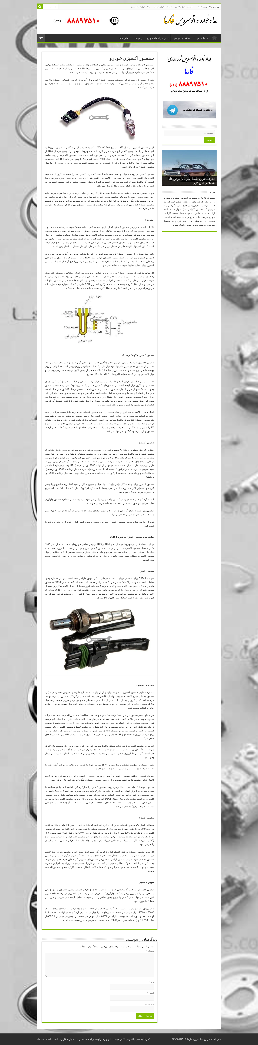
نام (152, 982)
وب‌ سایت (149, 1003)
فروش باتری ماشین (184, 6)
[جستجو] (40, 6)
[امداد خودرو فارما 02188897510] (190, 19)
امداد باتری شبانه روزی (140, 6)
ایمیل (150, 992)
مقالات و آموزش (182, 38)
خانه (214, 37)
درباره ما (139, 38)
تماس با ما (124, 38)
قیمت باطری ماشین (163, 6)
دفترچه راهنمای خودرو (157, 38)
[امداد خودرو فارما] (84, 21)
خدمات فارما (202, 38)
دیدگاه (150, 951)
